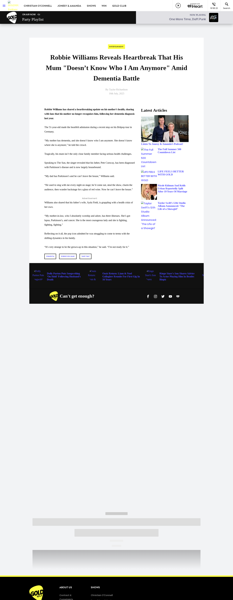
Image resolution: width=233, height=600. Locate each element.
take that (85, 256)
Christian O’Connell (38, 6)
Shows (91, 6)
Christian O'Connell (102, 595)
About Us (65, 587)
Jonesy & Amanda (69, 6)
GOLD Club (119, 6)
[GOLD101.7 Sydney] (13, 5)
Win (104, 6)
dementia (50, 256)
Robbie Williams (68, 256)
